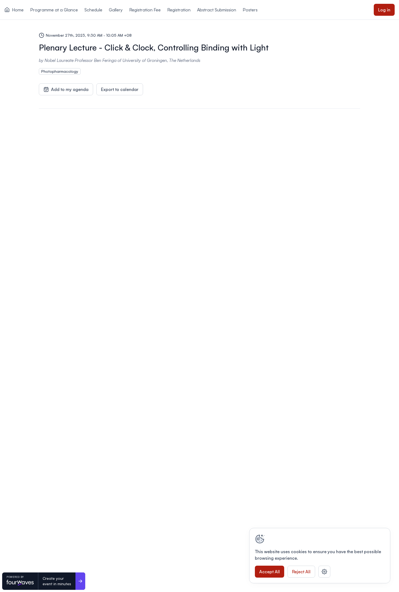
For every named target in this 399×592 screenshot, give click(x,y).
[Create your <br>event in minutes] (80, 581)
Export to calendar (119, 89)
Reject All (301, 571)
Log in (384, 9)
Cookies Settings (324, 572)
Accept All (269, 571)
